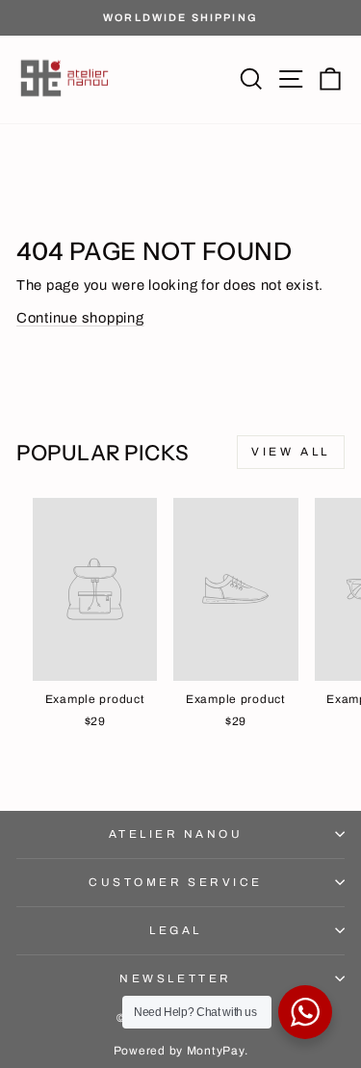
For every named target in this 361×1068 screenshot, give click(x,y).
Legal (175, 930)
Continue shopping (80, 318)
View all (290, 451)
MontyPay (216, 1050)
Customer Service (176, 882)
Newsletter (175, 978)
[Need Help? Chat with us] (305, 1012)
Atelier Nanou (176, 834)
